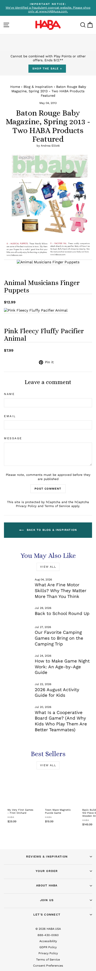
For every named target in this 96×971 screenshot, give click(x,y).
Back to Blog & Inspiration (51, 530)
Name (9, 394)
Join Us (47, 900)
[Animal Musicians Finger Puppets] (48, 262)
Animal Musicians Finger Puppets (42, 286)
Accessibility (48, 941)
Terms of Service (57, 506)
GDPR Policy (48, 947)
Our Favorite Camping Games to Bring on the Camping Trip (59, 638)
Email (10, 416)
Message (13, 438)
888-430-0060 (48, 935)
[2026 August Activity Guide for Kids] (17, 690)
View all (48, 566)
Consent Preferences (48, 965)
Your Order (47, 871)
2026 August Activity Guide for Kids (57, 692)
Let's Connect (46, 914)
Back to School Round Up (62, 613)
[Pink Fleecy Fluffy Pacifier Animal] (36, 310)
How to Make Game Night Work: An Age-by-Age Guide (62, 666)
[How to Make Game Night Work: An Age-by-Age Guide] (17, 661)
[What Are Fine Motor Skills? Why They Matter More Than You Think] (17, 585)
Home (15, 87)
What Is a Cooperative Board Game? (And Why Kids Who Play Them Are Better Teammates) (61, 721)
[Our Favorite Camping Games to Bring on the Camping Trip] (17, 632)
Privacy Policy (26, 506)
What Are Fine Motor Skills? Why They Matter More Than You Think (60, 590)
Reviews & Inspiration (47, 856)
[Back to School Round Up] (17, 613)
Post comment (47, 488)
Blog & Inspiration (38, 87)
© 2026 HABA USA (48, 928)
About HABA (47, 885)
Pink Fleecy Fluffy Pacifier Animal (44, 334)
